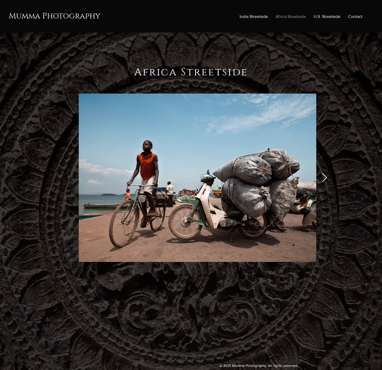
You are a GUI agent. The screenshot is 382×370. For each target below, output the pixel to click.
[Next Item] (324, 178)
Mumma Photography (54, 16)
